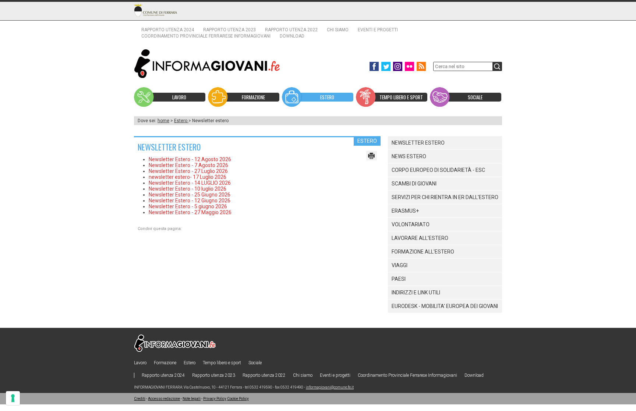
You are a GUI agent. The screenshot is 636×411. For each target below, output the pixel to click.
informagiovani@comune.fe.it (330, 387)
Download (292, 36)
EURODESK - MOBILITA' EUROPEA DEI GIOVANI (445, 306)
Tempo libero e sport (222, 362)
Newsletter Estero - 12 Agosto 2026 (190, 159)
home (163, 120)
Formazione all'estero (423, 252)
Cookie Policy (238, 399)
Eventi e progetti (378, 29)
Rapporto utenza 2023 (229, 29)
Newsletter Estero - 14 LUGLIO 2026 (190, 183)
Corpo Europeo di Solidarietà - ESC (438, 170)
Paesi (399, 279)
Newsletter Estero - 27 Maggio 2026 (190, 212)
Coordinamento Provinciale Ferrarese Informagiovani (206, 36)
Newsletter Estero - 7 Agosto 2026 (188, 165)
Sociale (255, 362)
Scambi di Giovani (414, 184)
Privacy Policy (214, 399)
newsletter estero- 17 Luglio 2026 (187, 177)
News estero (409, 156)
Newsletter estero (418, 143)
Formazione (165, 362)
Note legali (192, 399)
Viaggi (399, 265)
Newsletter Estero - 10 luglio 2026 (187, 189)
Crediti (139, 399)
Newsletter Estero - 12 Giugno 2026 (189, 200)
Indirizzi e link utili (416, 292)
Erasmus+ (405, 211)
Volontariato (411, 224)
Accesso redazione (164, 399)
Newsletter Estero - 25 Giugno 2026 (189, 195)
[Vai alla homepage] (207, 63)
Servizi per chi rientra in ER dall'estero (445, 197)
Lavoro (140, 362)
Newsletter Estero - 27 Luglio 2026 (188, 171)
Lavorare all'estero (420, 238)
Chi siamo (338, 29)
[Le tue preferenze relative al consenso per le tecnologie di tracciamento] (13, 398)
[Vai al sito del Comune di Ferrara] (155, 10)
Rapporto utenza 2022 (291, 29)
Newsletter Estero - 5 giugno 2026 (188, 206)
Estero (181, 120)
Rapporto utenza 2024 (167, 29)
